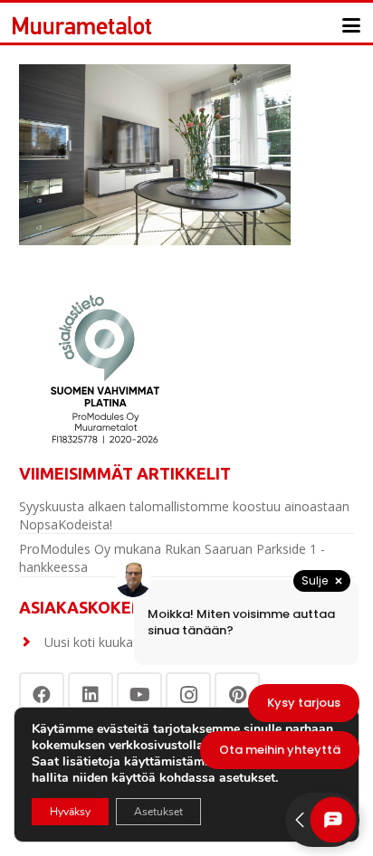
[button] (351, 25)
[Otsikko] (82, 25)
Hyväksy (70, 811)
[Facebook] (41, 695)
